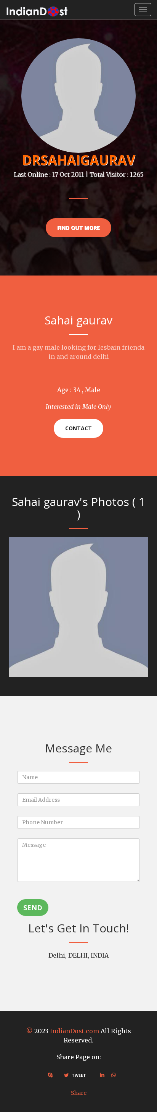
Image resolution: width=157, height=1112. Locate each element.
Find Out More (78, 227)
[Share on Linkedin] (102, 1074)
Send (32, 907)
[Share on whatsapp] (113, 1074)
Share (79, 1092)
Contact (78, 428)
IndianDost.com (74, 1031)
